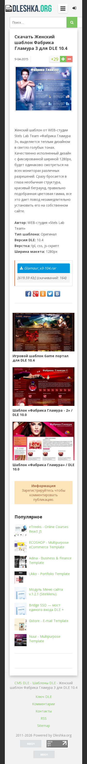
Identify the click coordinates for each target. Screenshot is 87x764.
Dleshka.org (29, 8)
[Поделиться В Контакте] (57, 294)
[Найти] (71, 22)
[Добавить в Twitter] (50, 294)
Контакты (44, 711)
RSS (44, 718)
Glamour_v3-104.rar (40, 268)
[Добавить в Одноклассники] (43, 294)
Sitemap (43, 725)
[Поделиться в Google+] (35, 294)
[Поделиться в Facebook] (28, 294)
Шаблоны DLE (44, 683)
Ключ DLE (44, 696)
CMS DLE (21, 683)
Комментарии (43, 704)
